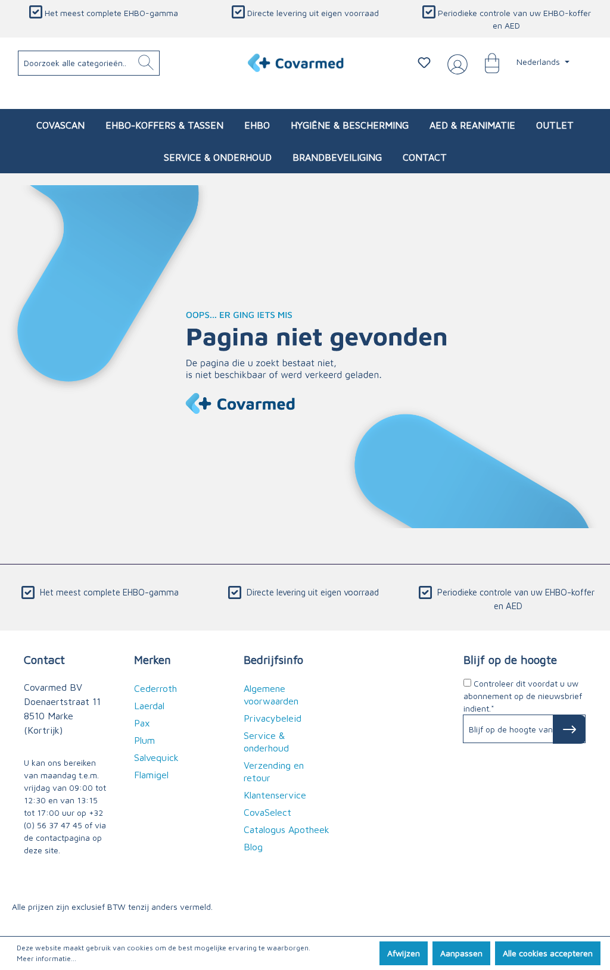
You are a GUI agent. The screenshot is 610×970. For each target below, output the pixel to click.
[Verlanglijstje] (424, 62)
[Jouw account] (455, 63)
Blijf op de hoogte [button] (510, 659)
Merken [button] (152, 659)
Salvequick (156, 757)
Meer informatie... (46, 958)
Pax (142, 723)
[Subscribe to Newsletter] (569, 729)
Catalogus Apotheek (286, 829)
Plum (144, 740)
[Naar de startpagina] (296, 62)
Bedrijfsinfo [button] (273, 659)
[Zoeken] (146, 63)
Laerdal (149, 705)
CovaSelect (267, 812)
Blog (253, 846)
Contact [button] (44, 659)
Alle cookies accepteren (548, 953)
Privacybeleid (272, 718)
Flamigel (151, 774)
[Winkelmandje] (486, 62)
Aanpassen (461, 953)
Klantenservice (275, 795)
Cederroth (155, 688)
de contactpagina (57, 837)
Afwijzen (403, 953)
